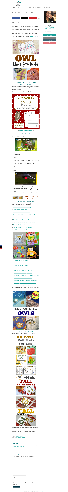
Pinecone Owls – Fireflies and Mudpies (21, 265)
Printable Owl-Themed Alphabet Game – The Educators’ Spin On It (26, 275)
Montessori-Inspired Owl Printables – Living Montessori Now (25, 283)
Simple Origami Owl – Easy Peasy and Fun (21, 217)
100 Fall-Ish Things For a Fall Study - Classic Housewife (24, 445)
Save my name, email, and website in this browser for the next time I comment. (25, 483)
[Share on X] (1, 247)
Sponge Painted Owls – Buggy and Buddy (21, 219)
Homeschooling (17, 436)
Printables (50, 37)
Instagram (53, 28)
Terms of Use (53, 26)
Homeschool (49, 35)
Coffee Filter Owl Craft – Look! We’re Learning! (22, 207)
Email (14, 473)
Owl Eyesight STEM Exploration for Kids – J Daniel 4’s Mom (24, 214)
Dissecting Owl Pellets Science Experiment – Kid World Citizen (25, 280)
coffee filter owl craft (32, 36)
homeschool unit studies (17, 34)
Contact (49, 26)
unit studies (23, 437)
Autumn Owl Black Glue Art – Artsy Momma (21, 224)
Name (14, 469)
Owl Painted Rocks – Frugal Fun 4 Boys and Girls (23, 229)
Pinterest (49, 28)
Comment (15, 460)
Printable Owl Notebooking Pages (26, 130)
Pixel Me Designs (42, 491)
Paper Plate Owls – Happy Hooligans (20, 209)
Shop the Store (50, 42)
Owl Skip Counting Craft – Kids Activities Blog (21, 212)
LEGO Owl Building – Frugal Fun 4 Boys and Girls (23, 270)
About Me (46, 26)
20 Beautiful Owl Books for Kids (26, 331)
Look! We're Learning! (19, 4)
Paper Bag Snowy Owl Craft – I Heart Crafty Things (22, 227)
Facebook (46, 28)
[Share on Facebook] (1, 245)
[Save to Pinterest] (1, 248)
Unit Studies (21, 436)
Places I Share (52, 27)
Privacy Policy (47, 27)
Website (14, 477)
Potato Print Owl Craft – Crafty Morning (21, 260)
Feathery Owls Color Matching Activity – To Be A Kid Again (24, 222)
